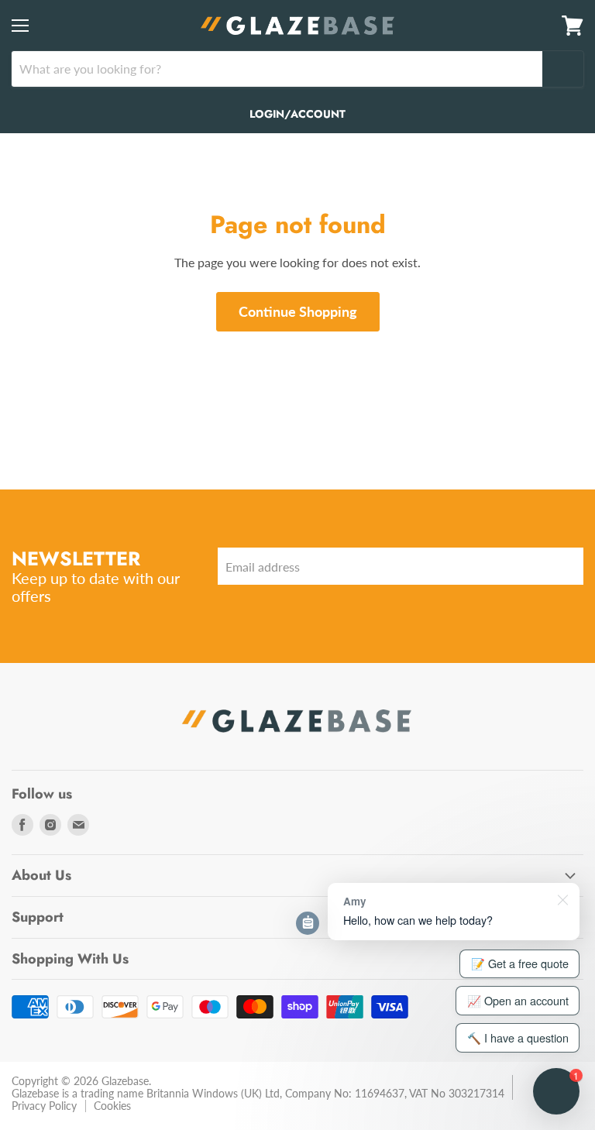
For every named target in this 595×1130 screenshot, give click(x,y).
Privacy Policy (44, 1105)
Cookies (112, 1105)
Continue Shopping (298, 311)
